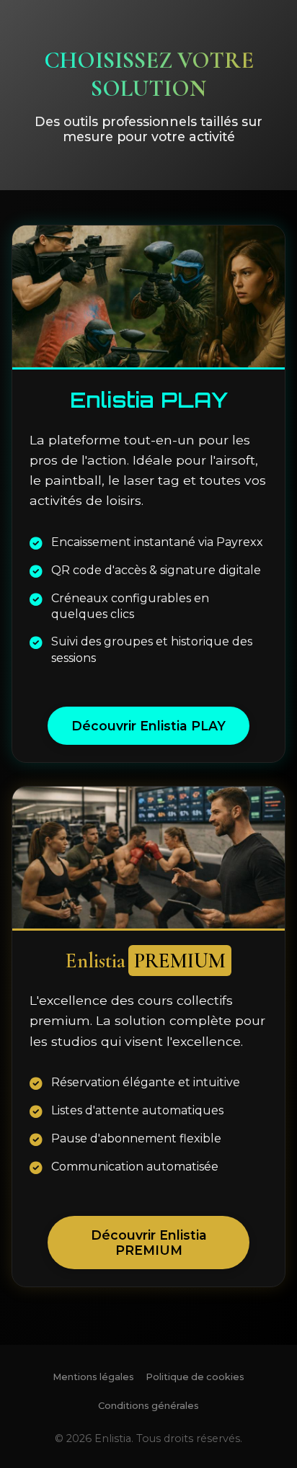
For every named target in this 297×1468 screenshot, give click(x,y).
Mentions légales (93, 1376)
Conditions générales (148, 1405)
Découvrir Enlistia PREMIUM (149, 1242)
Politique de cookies (195, 1376)
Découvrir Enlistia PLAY (148, 725)
